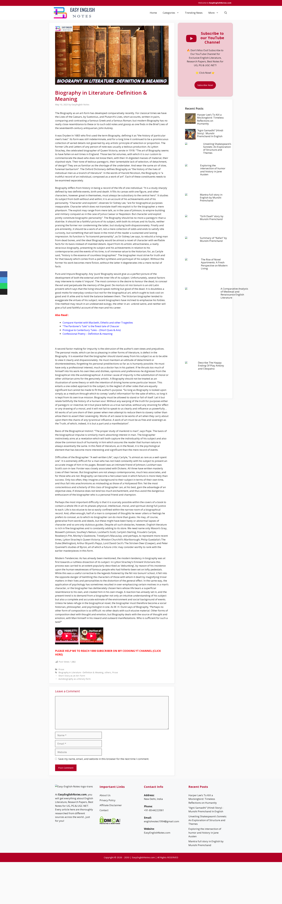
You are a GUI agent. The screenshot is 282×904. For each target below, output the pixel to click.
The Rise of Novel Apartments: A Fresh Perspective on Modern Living (214, 264)
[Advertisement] (205, 419)
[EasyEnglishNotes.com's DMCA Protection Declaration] (110, 823)
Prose (61, 669)
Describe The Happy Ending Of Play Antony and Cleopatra (211, 365)
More (211, 12)
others (108, 672)
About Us (105, 795)
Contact (104, 810)
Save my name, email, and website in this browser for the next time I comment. (103, 759)
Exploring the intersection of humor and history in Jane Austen (212, 170)
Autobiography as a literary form (74, 678)
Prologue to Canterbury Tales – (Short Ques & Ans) (92, 330)
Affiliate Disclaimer (111, 805)
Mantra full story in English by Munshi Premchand (211, 197)
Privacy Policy (107, 800)
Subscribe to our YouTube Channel (212, 38)
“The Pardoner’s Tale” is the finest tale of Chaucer (91, 326)
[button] (225, 12)
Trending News (194, 12)
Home (153, 12)
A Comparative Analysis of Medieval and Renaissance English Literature (234, 293)
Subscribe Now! (205, 85)
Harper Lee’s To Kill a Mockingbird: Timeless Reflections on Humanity (210, 119)
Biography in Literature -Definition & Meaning (80, 672)
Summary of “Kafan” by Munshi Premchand (213, 239)
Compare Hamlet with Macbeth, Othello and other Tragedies (98, 322)
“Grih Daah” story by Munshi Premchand (211, 217)
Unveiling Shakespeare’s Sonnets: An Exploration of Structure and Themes (217, 148)
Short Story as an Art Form (71, 675)
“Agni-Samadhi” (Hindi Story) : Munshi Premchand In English (210, 133)
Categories (169, 12)
